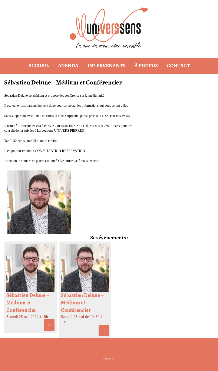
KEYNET (110, 359)
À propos (146, 65)
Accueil (38, 65)
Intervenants (106, 65)
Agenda (68, 65)
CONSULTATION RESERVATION (60, 151)
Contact (178, 65)
